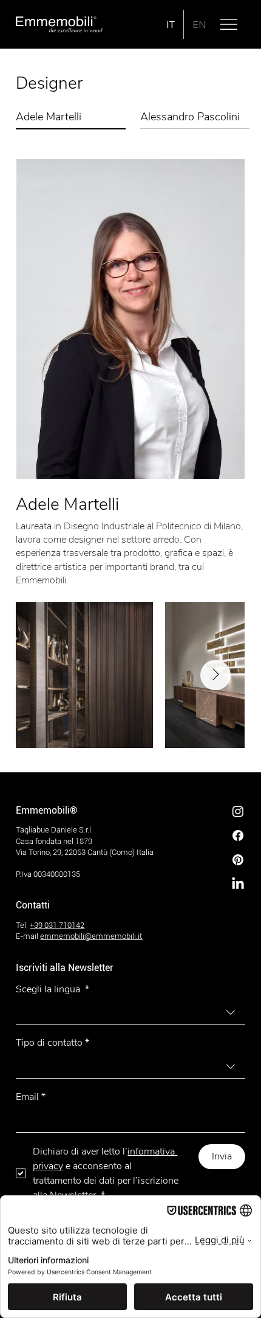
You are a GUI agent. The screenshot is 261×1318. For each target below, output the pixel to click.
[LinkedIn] (238, 884)
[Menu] (229, 24)
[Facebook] (238, 835)
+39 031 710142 (57, 925)
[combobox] (130, 1013)
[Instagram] (238, 811)
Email (31, 1096)
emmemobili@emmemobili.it (91, 936)
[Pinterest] (238, 860)
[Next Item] (215, 675)
